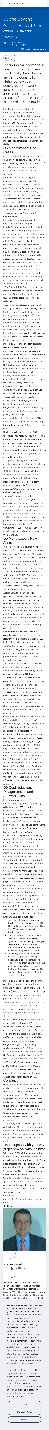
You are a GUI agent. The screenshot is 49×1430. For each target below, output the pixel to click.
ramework (18, 516)
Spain (41, 187)
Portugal (26, 187)
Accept (24, 1404)
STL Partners (22, 635)
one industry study (33, 226)
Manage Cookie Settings (21, 1318)
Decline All (24, 1419)
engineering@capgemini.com (17, 1198)
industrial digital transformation (19, 272)
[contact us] (12, 1255)
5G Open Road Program (15, 460)
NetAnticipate (30, 1047)
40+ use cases (15, 191)
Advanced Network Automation (29, 849)
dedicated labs (19, 262)
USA (17, 534)
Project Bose (9, 1069)
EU (8, 534)
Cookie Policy (21, 1396)
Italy (15, 187)
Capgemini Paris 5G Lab (21, 340)
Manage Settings (24, 1412)
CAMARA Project (35, 663)
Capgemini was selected (15, 304)
